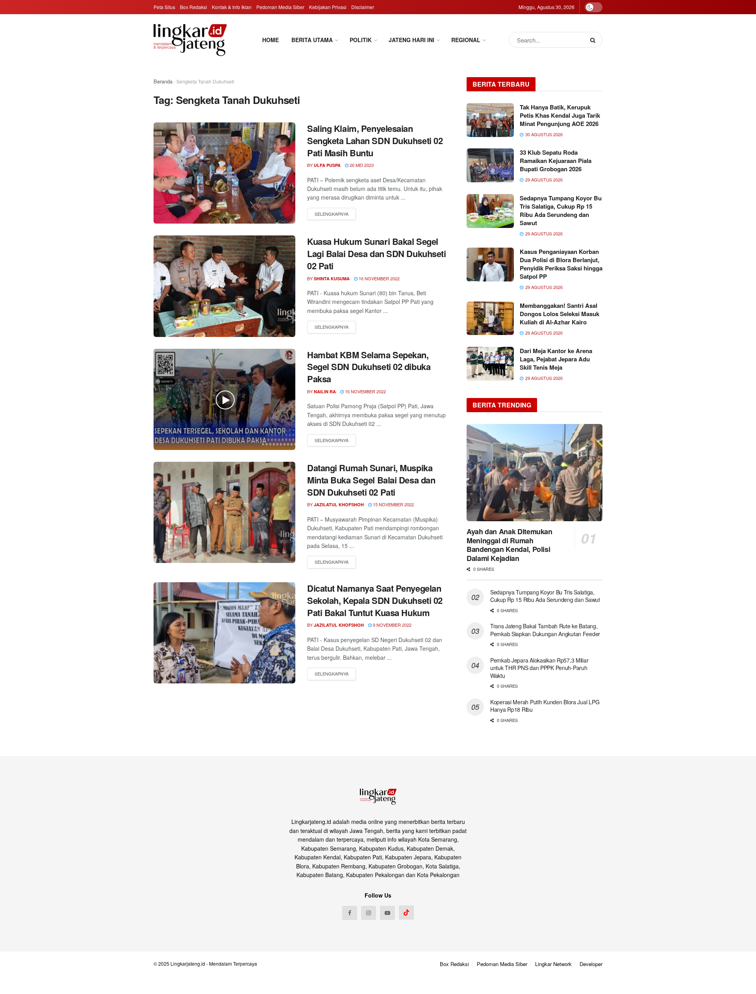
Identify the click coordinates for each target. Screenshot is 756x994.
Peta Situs (164, 7)
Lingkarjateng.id (187, 963)
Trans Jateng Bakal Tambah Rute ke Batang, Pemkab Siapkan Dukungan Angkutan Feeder (545, 630)
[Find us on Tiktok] (406, 912)
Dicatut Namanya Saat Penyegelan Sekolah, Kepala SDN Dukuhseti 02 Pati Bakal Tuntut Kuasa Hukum (375, 600)
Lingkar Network (553, 964)
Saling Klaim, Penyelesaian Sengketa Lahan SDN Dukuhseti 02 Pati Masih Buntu (375, 140)
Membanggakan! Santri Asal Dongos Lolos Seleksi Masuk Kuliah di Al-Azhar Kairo (559, 313)
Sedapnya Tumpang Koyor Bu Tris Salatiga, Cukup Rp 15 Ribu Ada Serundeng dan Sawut (561, 210)
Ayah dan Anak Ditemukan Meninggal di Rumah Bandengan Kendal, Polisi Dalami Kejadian (509, 544)
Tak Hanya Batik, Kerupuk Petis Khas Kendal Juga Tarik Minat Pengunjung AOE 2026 (560, 115)
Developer (591, 964)
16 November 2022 (379, 278)
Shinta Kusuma (332, 278)
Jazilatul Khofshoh (339, 504)
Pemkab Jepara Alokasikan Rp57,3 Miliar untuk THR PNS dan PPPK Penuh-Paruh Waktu (539, 667)
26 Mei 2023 (361, 165)
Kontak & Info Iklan (232, 7)
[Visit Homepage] (190, 40)
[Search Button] (594, 40)
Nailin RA (325, 391)
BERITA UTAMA (312, 40)
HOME (270, 40)
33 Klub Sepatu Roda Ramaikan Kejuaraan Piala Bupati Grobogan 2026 (555, 160)
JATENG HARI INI (411, 40)
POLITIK (361, 40)
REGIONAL (465, 40)
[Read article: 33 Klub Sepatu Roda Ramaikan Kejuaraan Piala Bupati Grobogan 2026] (490, 165)
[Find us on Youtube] (387, 913)
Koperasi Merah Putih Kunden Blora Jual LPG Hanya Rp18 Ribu (544, 706)
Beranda (163, 81)
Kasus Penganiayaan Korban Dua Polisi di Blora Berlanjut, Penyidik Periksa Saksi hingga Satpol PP (561, 264)
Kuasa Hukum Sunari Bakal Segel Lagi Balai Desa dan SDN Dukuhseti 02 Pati (376, 253)
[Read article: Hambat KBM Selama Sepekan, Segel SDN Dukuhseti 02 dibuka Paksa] (224, 399)
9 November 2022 (391, 625)
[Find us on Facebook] (349, 913)
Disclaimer (362, 7)
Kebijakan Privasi (327, 7)
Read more (331, 214)
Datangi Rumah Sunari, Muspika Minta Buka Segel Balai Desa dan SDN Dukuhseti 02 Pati (371, 479)
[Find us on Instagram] (368, 913)
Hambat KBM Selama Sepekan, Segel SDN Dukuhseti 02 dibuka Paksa (368, 366)
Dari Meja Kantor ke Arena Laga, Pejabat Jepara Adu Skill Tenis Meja (556, 359)
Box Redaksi (193, 7)
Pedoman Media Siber (280, 7)
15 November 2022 (393, 504)
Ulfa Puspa (327, 165)
